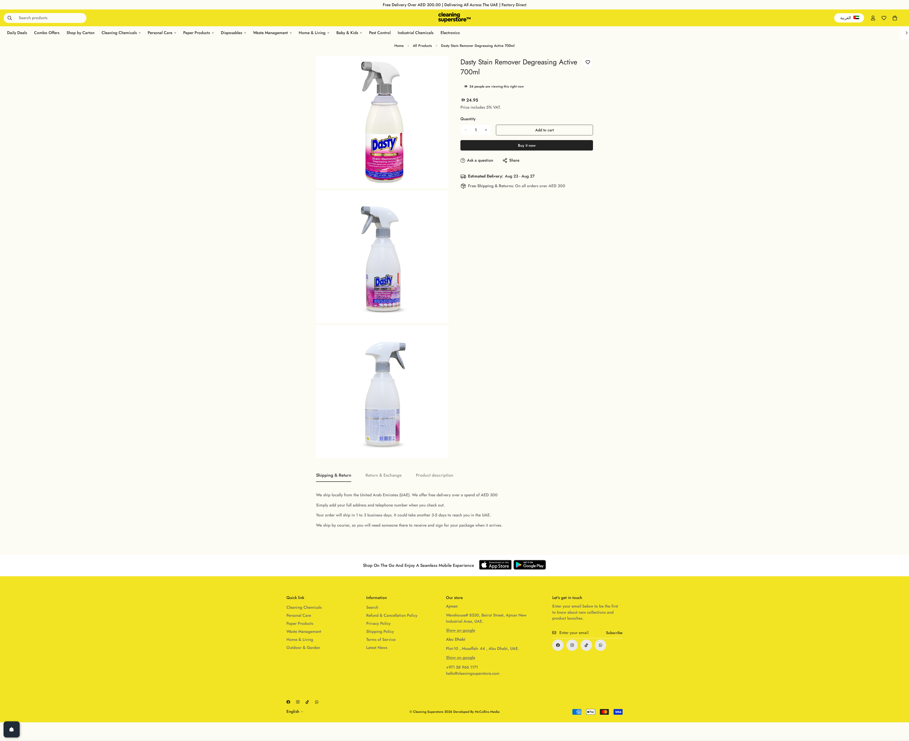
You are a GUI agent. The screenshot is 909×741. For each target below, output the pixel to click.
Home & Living (312, 32)
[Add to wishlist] (587, 62)
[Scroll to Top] (899, 715)
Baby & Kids (347, 32)
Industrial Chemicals (415, 32)
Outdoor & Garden (303, 647)
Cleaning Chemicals (119, 32)
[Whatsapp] (600, 645)
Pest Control (380, 32)
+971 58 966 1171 (462, 667)
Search (372, 607)
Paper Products (196, 32)
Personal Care (160, 32)
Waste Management (270, 32)
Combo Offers (46, 32)
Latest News (376, 647)
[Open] (12, 729)
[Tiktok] (586, 645)
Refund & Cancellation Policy (391, 615)
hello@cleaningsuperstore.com (472, 673)
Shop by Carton (80, 32)
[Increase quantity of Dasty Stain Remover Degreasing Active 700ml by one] (486, 130)
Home (399, 45)
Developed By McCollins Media (476, 711)
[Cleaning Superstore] (454, 17)
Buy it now (526, 145)
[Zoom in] (439, 66)
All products (422, 45)
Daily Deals (17, 32)
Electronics (450, 32)
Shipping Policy (380, 631)
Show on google (460, 630)
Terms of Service (381, 639)
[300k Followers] (558, 645)
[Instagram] (572, 645)
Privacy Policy (378, 623)
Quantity (468, 119)
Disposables (231, 32)
